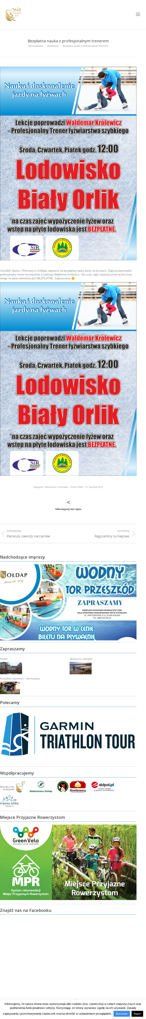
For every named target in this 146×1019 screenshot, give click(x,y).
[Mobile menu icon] (138, 14)
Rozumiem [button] (122, 1013)
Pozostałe (63, 487)
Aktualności (51, 487)
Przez (77, 487)
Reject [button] (137, 1013)
